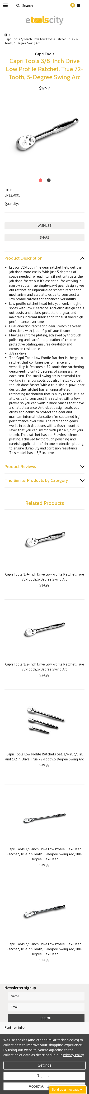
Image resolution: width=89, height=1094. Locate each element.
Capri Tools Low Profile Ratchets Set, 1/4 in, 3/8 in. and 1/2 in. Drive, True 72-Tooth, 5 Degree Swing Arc (44, 756)
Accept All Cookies (45, 1086)
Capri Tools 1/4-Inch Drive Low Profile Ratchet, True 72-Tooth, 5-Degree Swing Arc (44, 576)
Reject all (44, 1076)
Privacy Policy (73, 1055)
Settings (45, 1065)
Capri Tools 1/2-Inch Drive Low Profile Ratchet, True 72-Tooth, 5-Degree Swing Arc (44, 666)
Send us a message (65, 1089)
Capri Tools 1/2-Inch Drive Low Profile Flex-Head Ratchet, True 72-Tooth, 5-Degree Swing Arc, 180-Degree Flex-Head (44, 854)
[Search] (18, 5)
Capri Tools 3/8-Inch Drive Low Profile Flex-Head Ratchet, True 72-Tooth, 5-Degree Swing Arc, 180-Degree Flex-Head (44, 949)
